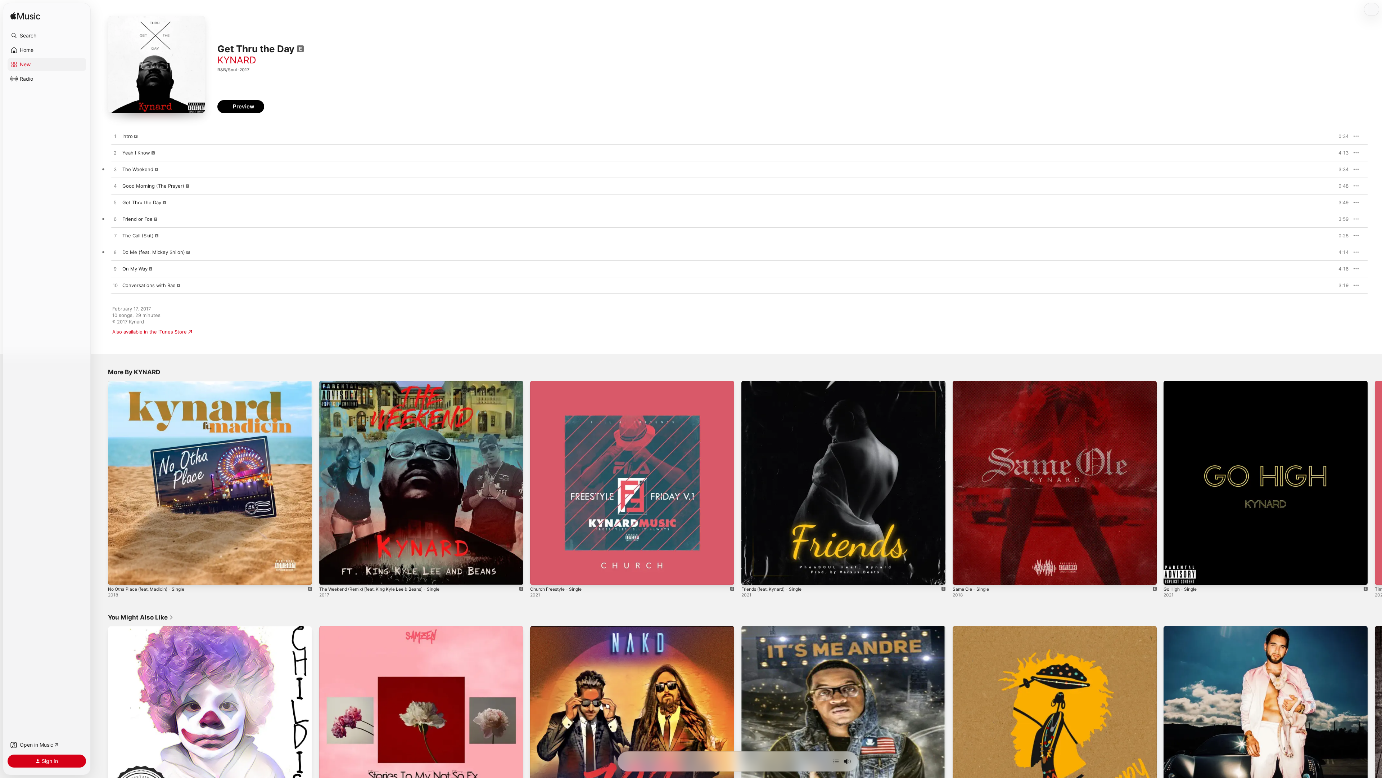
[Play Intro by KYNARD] (115, 136)
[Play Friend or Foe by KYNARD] (115, 219)
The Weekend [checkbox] (137, 169)
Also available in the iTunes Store (149, 332)
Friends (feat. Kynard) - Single (775, 383)
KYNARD (236, 60)
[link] (140, 617)
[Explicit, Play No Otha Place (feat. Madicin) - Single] (117, 576)
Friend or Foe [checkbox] (137, 219)
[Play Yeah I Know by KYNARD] (115, 153)
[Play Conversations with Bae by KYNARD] (115, 285)
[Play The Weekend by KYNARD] (115, 169)
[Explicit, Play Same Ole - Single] (961, 576)
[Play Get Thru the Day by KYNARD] (115, 203)
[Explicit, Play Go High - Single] (1172, 576)
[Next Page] (1375, 482)
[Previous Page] (101, 482)
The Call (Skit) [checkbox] (138, 235)
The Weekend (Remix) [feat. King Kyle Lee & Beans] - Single (386, 383)
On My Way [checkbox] (135, 269)
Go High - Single (1182, 383)
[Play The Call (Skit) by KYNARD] (115, 236)
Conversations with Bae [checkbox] (149, 285)
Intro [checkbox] (127, 136)
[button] (47, 36)
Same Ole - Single (973, 383)
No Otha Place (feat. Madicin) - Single (150, 383)
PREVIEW (1341, 136)
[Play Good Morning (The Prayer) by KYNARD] (115, 186)
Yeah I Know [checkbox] (136, 153)
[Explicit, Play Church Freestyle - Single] (539, 576)
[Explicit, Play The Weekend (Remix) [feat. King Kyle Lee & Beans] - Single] (328, 576)
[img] (25, 16)
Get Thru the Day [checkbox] (141, 202)
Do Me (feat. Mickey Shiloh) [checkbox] (153, 252)
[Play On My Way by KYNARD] (115, 269)
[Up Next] (836, 761)
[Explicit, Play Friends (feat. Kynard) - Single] (750, 576)
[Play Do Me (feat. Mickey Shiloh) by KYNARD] (115, 252)
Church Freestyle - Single (559, 383)
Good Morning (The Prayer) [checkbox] (153, 186)
